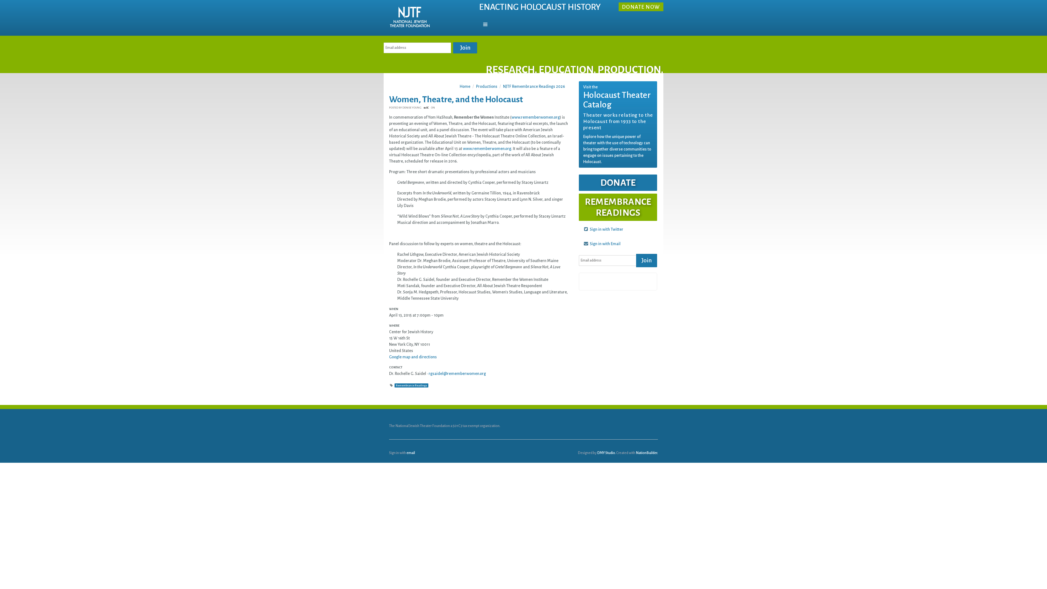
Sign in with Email (605, 244)
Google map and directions (413, 357)
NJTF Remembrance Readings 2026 (534, 86)
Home (465, 86)
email (411, 453)
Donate (618, 183)
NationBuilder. (647, 453)
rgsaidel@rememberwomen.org (457, 373)
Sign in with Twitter (606, 229)
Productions (486, 86)
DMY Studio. (606, 453)
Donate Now (641, 7)
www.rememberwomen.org (536, 117)
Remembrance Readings (411, 385)
